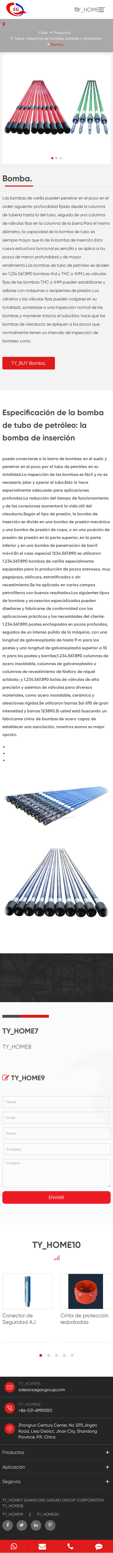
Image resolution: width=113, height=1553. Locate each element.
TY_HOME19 (12, 1514)
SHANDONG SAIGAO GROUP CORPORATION (64, 1500)
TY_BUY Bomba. (28, 363)
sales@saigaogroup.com (41, 1389)
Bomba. (57, 44)
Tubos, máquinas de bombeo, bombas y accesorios (57, 38)
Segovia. (11, 1481)
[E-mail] (42, 1546)
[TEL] (70, 1546)
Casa (43, 32)
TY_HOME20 (48, 1514)
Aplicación (13, 1467)
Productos (62, 32)
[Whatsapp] (14, 1546)
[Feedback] (99, 1546)
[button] (52, 158)
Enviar (56, 1197)
